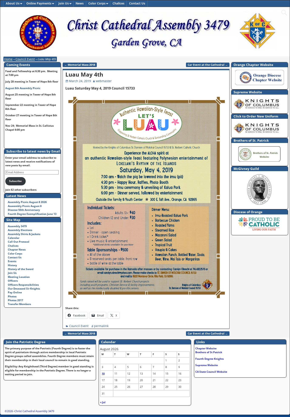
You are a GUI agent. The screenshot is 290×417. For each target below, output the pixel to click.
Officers (13, 281)
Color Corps (97, 3)
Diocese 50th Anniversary (24, 210)
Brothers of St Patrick (208, 352)
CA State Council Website (211, 372)
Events (12, 261)
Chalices (118, 3)
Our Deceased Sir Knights (24, 288)
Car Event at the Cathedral (208, 65)
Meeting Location (19, 277)
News (80, 3)
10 (103, 373)
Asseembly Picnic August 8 (25, 206)
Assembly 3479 (17, 226)
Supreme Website (206, 365)
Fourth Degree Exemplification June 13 (32, 214)
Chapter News (17, 249)
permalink (101, 326)
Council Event (25, 59)
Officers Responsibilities (23, 285)
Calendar (13, 238)
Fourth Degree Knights (209, 359)
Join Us (63, 3)
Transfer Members (19, 304)
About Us (13, 3)
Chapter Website (206, 348)
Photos (12, 296)
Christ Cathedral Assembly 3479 (34, 411)
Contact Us (137, 3)
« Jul (103, 402)
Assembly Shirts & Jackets (24, 234)
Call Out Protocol (18, 241)
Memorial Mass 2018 (79, 65)
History (12, 265)
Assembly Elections (20, 230)
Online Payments (38, 3)
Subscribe (15, 181)
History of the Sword (21, 269)
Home (8, 59)
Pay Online (15, 292)
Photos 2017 (15, 300)
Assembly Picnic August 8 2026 (27, 202)
